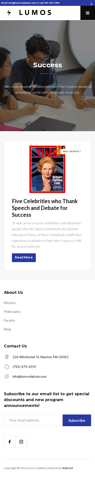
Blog (7, 329)
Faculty (9, 320)
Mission (10, 303)
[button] (87, 13)
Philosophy (12, 311)
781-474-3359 (52, 3)
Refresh (68, 468)
